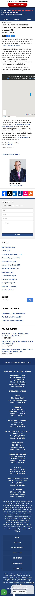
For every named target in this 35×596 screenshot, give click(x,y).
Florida (6, 251)
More (29, 19)
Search (30, 300)
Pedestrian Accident (13, 143)
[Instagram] (25, 193)
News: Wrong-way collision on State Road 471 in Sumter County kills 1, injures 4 (17, 350)
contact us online (23, 137)
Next (17, 154)
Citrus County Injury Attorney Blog (13, 313)
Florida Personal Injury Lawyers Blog (17, 12)
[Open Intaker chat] (14, 595)
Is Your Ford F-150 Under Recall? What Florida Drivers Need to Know (15, 335)
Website (17, 542)
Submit (17, 235)
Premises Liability (9, 279)
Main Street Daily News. (12, 45)
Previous (5, 154)
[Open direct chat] (30, 582)
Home (6, 19)
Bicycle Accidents (9, 286)
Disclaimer (17, 553)
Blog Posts (17, 568)
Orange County (8, 283)
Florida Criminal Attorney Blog (12, 317)
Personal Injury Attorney (12, 254)
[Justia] (20, 193)
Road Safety (7, 272)
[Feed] (30, 193)
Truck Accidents (9, 275)
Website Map (17, 563)
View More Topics (7, 290)
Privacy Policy (17, 547)
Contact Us (7, 202)
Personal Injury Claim (11, 258)
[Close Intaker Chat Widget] (33, 582)
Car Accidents (8, 247)
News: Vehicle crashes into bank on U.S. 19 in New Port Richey (17, 342)
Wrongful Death (9, 261)
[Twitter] (9, 193)
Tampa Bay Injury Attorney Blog (12, 320)
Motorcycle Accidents (11, 265)
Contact (17, 19)
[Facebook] (4, 193)
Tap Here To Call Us (17, 4)
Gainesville (9, 144)
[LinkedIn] (15, 193)
